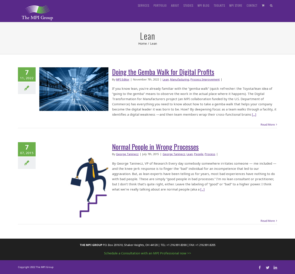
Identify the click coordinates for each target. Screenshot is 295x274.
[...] (254, 114)
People (198, 154)
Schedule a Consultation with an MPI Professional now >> (147, 253)
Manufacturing (179, 79)
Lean (166, 79)
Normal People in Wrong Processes (155, 147)
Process (210, 154)
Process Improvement (205, 79)
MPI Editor (122, 79)
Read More (268, 124)
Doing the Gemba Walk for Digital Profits (163, 72)
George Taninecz (127, 154)
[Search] (271, 5)
